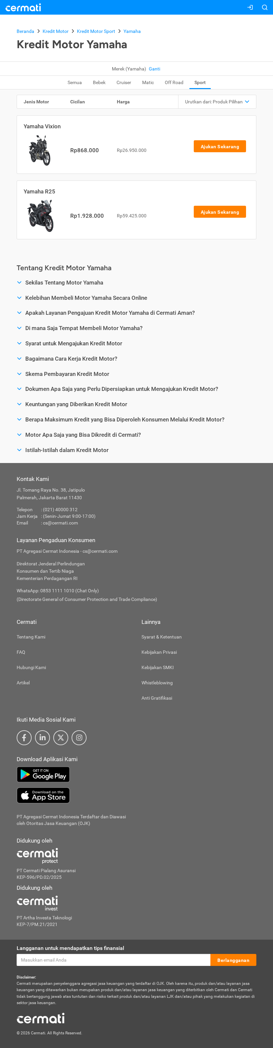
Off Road (174, 82)
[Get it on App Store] (136, 795)
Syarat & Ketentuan (161, 637)
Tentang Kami (31, 637)
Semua (75, 82)
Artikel (23, 682)
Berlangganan (233, 960)
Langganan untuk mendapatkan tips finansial (70, 948)
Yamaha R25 (39, 191)
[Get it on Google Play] (136, 774)
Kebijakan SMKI (157, 667)
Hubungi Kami (31, 667)
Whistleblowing (157, 682)
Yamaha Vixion (42, 126)
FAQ (21, 652)
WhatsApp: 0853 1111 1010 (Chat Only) (58, 590)
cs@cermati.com (60, 522)
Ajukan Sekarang (220, 146)
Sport (200, 82)
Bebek (99, 82)
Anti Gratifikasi (156, 698)
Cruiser (124, 82)
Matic (148, 82)
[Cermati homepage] (41, 1017)
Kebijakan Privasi (159, 652)
